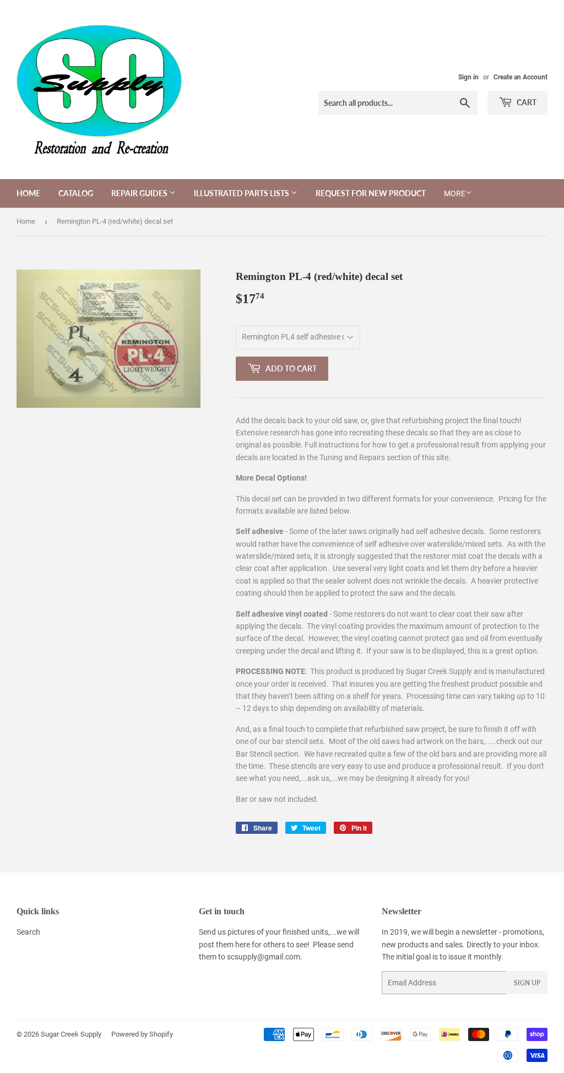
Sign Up (527, 983)
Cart (525, 102)
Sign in (468, 77)
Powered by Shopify (142, 1034)
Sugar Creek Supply (71, 1034)
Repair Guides (140, 193)
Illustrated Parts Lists (242, 193)
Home (28, 193)
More (454, 193)
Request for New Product (371, 193)
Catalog (75, 193)
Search (28, 932)
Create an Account (520, 77)
